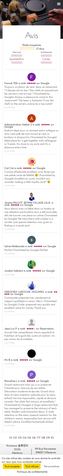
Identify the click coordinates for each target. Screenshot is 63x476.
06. (34, 437)
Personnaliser (52, 466)
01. (11, 437)
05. (29, 437)
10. (52, 437)
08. (43, 437)
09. (48, 437)
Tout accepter (12, 466)
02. (15, 437)
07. (39, 437)
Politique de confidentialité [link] (32, 471)
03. (20, 437)
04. (25, 437)
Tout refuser (32, 466)
